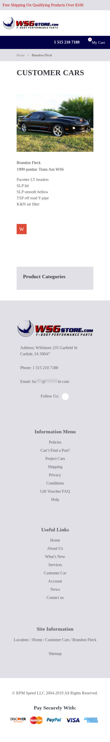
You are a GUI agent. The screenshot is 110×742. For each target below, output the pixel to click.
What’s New (55, 556)
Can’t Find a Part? (55, 450)
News (55, 589)
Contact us (55, 597)
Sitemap (55, 653)
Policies (55, 442)
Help (55, 499)
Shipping (55, 467)
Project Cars (55, 458)
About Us (55, 548)
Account (55, 581)
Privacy (55, 475)
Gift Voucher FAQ (55, 491)
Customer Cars (57, 640)
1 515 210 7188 (66, 42)
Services (55, 565)
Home (21, 55)
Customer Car (55, 573)
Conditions (55, 483)
